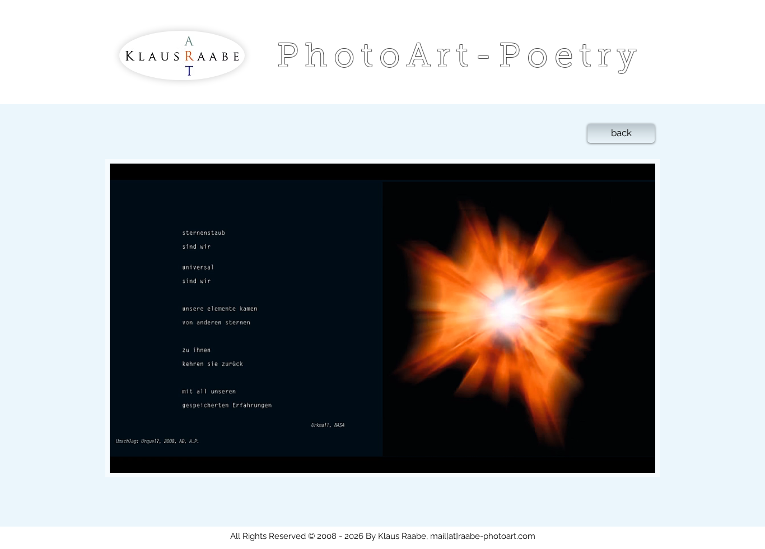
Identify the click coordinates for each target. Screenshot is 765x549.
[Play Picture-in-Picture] (621, 457)
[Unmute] (143, 457)
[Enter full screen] (640, 457)
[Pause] (124, 457)
